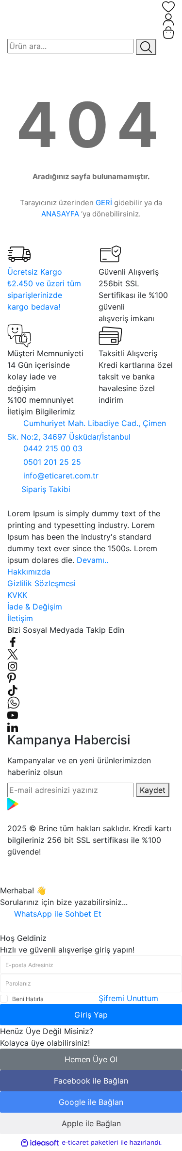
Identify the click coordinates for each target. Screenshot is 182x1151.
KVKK (17, 595)
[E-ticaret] (90, 1143)
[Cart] (168, 32)
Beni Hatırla (28, 999)
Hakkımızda (28, 571)
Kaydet (152, 790)
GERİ (104, 202)
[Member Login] (168, 19)
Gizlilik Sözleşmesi (41, 583)
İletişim (20, 618)
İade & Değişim (34, 606)
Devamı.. (92, 560)
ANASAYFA (60, 213)
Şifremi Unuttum (128, 998)
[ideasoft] (39, 1143)
